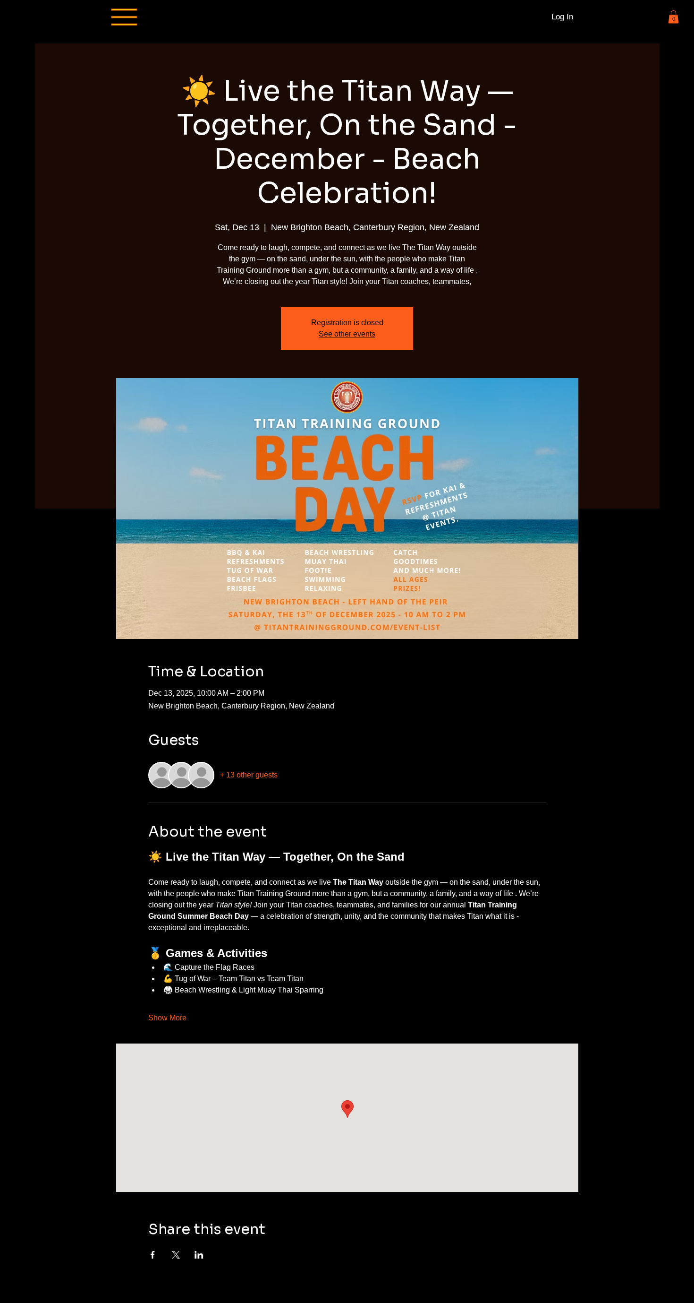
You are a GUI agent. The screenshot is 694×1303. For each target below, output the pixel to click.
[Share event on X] (175, 1255)
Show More (167, 1018)
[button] (673, 16)
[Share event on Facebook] (152, 1255)
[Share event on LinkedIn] (199, 1255)
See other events (347, 334)
